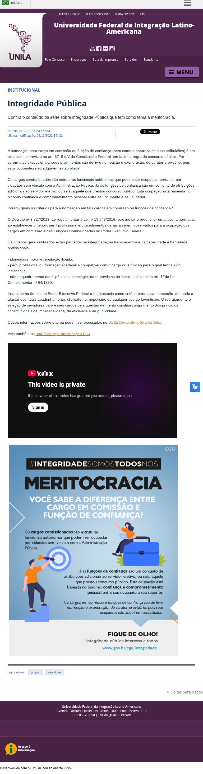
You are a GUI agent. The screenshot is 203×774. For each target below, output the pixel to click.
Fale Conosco (54, 59)
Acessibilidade (69, 14)
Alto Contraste (97, 14)
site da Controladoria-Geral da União (135, 322)
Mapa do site (125, 14)
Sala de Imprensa (105, 59)
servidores (55, 672)
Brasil (16, 3)
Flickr (105, 48)
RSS (142, 14)
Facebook (99, 48)
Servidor (131, 59)
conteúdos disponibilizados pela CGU (63, 334)
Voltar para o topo (187, 692)
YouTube (92, 48)
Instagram (112, 48)
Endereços (78, 59)
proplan (35, 672)
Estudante (151, 59)
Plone (68, 768)
